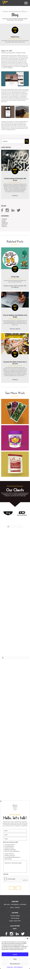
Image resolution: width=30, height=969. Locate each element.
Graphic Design (9, 848)
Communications (10, 844)
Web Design (8, 859)
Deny (15, 959)
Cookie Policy (10, 967)
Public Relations (9, 854)
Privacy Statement (18, 967)
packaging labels (7, 66)
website (24, 66)
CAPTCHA (5, 874)
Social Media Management (12, 857)
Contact (17, 907)
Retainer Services (10, 855)
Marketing (5, 222)
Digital (4, 221)
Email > (15, 928)
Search (27, 141)
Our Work (23, 904)
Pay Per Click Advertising (12, 851)
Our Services (15, 904)
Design (4, 220)
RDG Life (4, 225)
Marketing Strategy (10, 849)
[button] (27, 938)
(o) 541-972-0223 (15, 926)
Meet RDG (7, 904)
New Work (5, 224)
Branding (4, 219)
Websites (4, 226)
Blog (11, 907)
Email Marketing (9, 846)
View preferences (15, 963)
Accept (15, 954)
